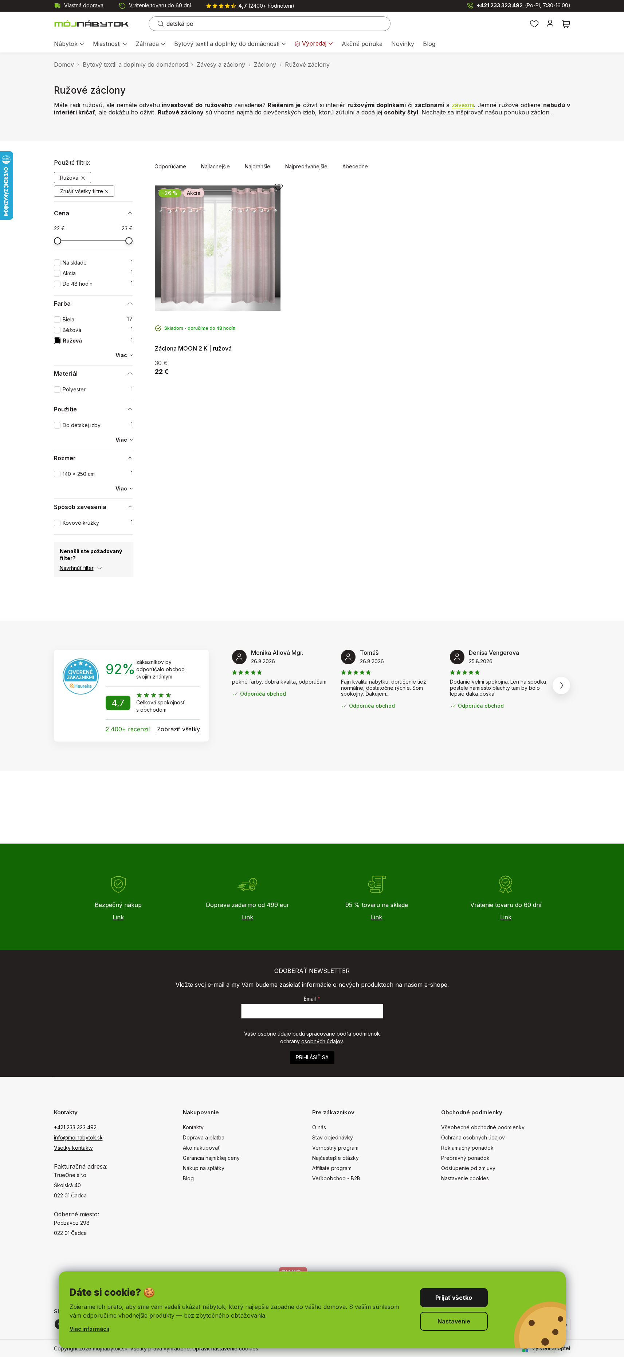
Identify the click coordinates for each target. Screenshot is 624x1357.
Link (118, 917)
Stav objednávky (332, 1137)
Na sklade (98, 262)
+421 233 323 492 (523, 5)
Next (561, 685)
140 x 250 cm (98, 474)
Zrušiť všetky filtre (81, 191)
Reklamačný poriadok (467, 1148)
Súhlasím (454, 1297)
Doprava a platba (203, 1137)
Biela (98, 319)
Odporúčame (170, 166)
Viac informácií (89, 1329)
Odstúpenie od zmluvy (468, 1168)
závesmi (463, 105)
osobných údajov (322, 1041)
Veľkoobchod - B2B (336, 1178)
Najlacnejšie (215, 166)
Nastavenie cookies (465, 1178)
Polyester (98, 389)
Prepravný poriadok (465, 1158)
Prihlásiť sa (312, 1057)
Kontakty (193, 1127)
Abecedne (355, 166)
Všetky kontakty (73, 1148)
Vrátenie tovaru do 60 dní (160, 5)
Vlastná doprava (83, 5)
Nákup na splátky (203, 1168)
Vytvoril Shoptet (551, 1348)
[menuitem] (69, 44)
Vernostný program (335, 1148)
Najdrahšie (257, 166)
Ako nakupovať (201, 1148)
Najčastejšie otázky (335, 1158)
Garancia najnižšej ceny (211, 1158)
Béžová (98, 330)
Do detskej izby (98, 425)
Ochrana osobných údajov (473, 1137)
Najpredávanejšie (306, 166)
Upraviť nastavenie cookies (225, 1348)
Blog (188, 1178)
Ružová (70, 178)
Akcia (98, 273)
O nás (319, 1127)
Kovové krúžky (98, 523)
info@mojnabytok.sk (78, 1137)
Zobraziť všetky (178, 729)
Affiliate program (332, 1168)
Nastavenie (453, 1321)
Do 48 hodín (98, 284)
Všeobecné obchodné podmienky (483, 1127)
